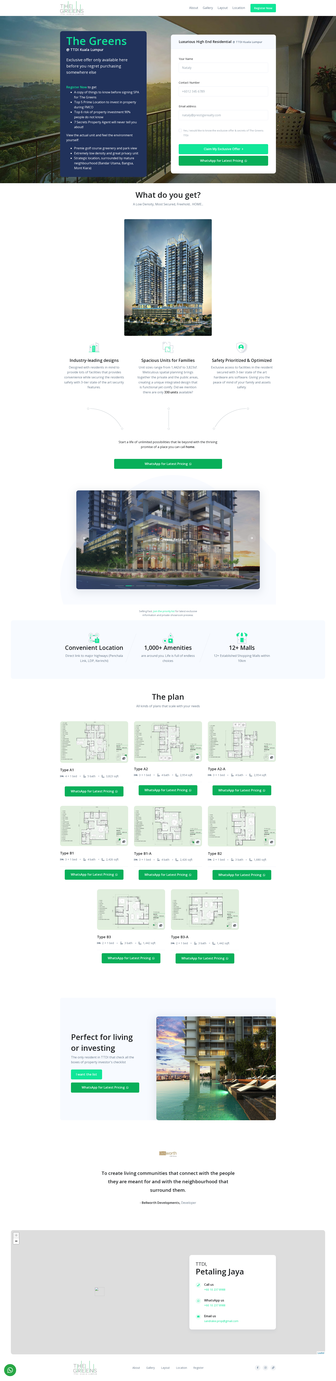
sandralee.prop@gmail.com (221, 1321)
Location (238, 8)
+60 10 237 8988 (214, 1289)
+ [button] (16, 1235)
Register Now (263, 8)
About (193, 8)
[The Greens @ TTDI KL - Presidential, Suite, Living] (71, 8)
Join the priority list (164, 611)
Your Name (186, 59)
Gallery (208, 8)
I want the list (86, 1074)
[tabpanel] (168, 540)
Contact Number (189, 82)
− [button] (16, 1241)
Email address (187, 106)
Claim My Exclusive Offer (222, 149)
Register (198, 1368)
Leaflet (321, 1352)
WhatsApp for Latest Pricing (222, 160)
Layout (223, 8)
